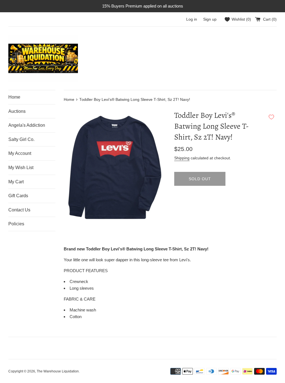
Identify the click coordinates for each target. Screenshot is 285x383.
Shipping (182, 158)
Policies (16, 223)
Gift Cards (18, 195)
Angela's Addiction (26, 125)
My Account (19, 153)
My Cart (16, 181)
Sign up (210, 19)
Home (14, 97)
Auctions (17, 111)
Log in (191, 19)
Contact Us (19, 210)
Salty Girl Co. (21, 139)
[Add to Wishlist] (271, 117)
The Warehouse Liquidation (58, 371)
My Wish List (20, 167)
